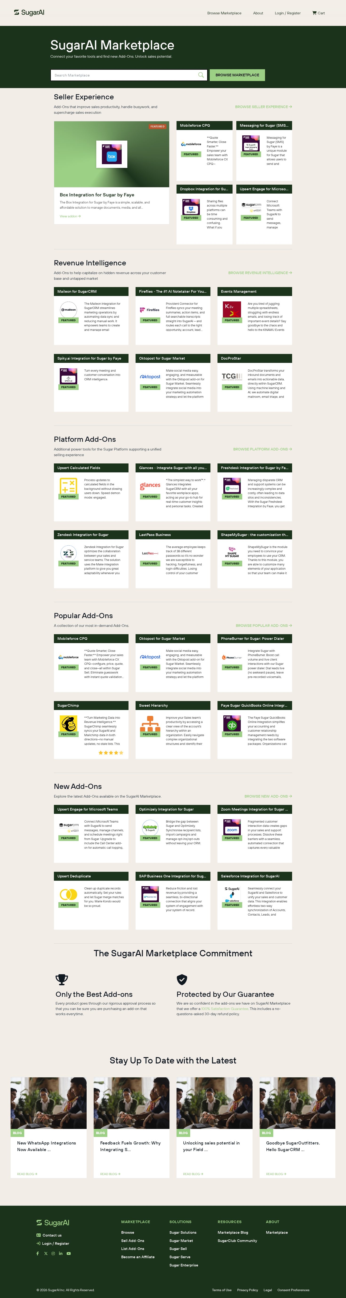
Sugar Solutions (183, 1232)
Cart (321, 13)
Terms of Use (222, 1290)
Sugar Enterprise (183, 1265)
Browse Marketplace (224, 13)
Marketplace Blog (233, 1232)
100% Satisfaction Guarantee (224, 1008)
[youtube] (70, 1255)
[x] (48, 1255)
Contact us (52, 1235)
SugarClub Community (237, 1240)
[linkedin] (63, 1255)
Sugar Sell (178, 1248)
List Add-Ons (132, 1248)
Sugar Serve (179, 1256)
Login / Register (288, 13)
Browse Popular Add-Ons (262, 625)
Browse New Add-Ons (267, 796)
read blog (26, 1174)
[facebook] (40, 1255)
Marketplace (277, 1232)
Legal (268, 1290)
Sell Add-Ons (132, 1240)
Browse (127, 1232)
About (258, 13)
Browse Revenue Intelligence (258, 272)
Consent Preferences (294, 1290)
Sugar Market (181, 1240)
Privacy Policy (247, 1290)
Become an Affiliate (138, 1256)
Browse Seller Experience (262, 106)
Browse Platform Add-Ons (261, 449)
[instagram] (55, 1255)
